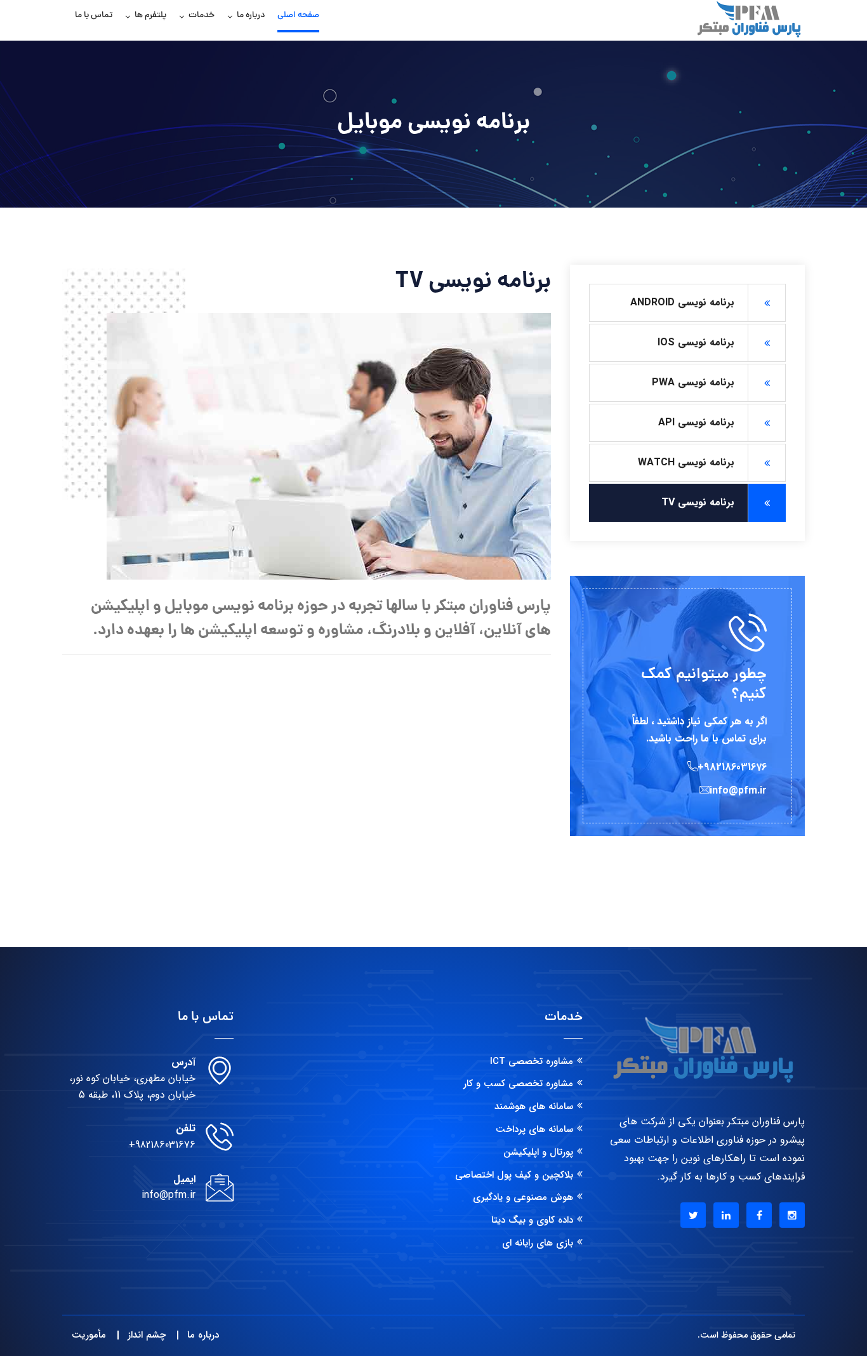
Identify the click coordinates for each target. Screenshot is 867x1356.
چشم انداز (147, 1335)
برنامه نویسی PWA (693, 382)
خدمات (202, 15)
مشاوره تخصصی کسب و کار (518, 1083)
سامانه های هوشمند (533, 1106)
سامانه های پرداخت (534, 1129)
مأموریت (89, 1335)
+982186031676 (162, 1145)
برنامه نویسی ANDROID (682, 302)
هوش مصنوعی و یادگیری (523, 1197)
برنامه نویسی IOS (696, 342)
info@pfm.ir (168, 1195)
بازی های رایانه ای (537, 1243)
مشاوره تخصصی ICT (531, 1061)
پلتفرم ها (150, 15)
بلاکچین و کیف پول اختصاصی (514, 1175)
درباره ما (251, 15)
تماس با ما (93, 15)
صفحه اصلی (298, 15)
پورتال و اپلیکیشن (538, 1152)
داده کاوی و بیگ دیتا (532, 1220)
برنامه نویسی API (696, 422)
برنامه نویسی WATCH (686, 462)
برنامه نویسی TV (697, 502)
